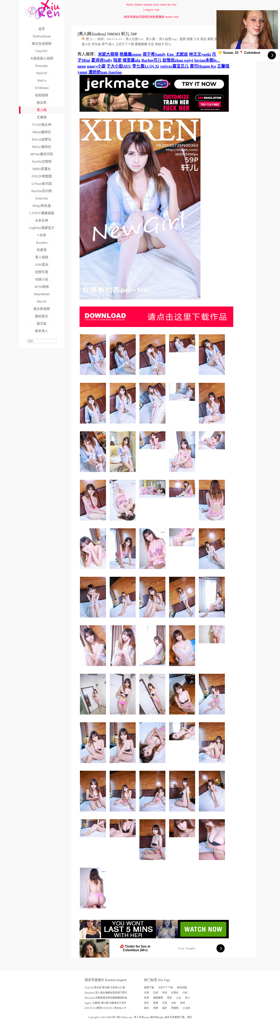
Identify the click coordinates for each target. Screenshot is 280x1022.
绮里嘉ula (131, 60)
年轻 (164, 992)
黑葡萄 (175, 1008)
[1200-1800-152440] (123, 376)
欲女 (146, 1008)
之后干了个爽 (125, 44)
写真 (164, 1003)
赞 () (89, 39)
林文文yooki (200, 54)
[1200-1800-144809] (93, 522)
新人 (112, 44)
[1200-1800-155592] (212, 764)
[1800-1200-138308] (212, 450)
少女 (196, 39)
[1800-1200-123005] (153, 499)
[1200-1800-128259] (153, 861)
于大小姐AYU (119, 66)
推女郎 (154, 1017)
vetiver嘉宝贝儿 (174, 66)
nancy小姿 (96, 66)
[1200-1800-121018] (153, 667)
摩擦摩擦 (141, 44)
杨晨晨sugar (131, 54)
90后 (173, 1003)
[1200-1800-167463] (212, 716)
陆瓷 (117, 60)
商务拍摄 (182, 987)
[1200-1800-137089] (182, 667)
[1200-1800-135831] (123, 425)
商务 (169, 997)
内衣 (185, 992)
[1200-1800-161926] (212, 570)
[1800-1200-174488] (182, 353)
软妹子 (159, 44)
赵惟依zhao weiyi (178, 60)
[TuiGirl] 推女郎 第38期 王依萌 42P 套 (105, 987)
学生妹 (96, 44)
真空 (146, 1003)
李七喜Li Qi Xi (145, 66)
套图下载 (149, 987)
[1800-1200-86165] (212, 644)
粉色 (203, 39)
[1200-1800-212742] (182, 619)
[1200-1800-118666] (153, 764)
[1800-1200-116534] (182, 741)
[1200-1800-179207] (212, 522)
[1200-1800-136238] (182, 813)
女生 (151, 44)
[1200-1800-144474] (93, 764)
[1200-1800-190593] (153, 376)
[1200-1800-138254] (153, 570)
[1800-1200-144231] (153, 450)
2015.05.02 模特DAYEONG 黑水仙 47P (105, 1008)
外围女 (175, 992)
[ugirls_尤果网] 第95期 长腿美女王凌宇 (105, 1003)
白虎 (155, 992)
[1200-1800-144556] (93, 619)
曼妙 (164, 1008)
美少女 (86, 44)
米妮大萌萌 (108, 54)
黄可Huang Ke (203, 66)
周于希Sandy (154, 54)
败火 (187, 997)
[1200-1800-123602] (182, 473)
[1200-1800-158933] (93, 425)
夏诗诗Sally (101, 60)
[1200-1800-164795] (153, 425)
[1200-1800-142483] (93, 667)
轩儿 (168, 44)
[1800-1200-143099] (182, 499)
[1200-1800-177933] (93, 376)
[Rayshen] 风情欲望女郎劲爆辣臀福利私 (106, 997)
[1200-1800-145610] (212, 619)
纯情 (190, 39)
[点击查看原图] (140, 301)
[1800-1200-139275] (182, 838)
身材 (182, 1003)
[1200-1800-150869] (153, 619)
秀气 (105, 44)
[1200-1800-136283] (123, 570)
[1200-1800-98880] (123, 716)
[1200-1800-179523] (123, 473)
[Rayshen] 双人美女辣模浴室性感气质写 (106, 992)
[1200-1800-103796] (123, 522)
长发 (146, 992)
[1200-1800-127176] (93, 716)
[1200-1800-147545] (93, 473)
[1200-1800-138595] (182, 716)
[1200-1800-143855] (93, 813)
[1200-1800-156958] (123, 667)
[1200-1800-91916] (93, 910)
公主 (178, 997)
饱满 (155, 1003)
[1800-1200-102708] (123, 838)
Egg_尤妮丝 (177, 54)
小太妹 (186, 1008)
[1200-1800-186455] (123, 619)
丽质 (183, 39)
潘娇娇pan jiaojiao (105, 72)
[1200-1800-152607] (123, 813)
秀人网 (150, 39)
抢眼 (155, 1008)
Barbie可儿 (151, 60)
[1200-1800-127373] (93, 570)
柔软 (210, 39)
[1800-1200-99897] (182, 547)
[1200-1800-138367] (123, 764)
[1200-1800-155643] (212, 425)
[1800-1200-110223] (93, 838)
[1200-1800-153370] (212, 813)
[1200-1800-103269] (153, 716)
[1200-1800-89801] (212, 861)
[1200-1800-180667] (153, 813)
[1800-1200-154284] (182, 402)
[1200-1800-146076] (212, 376)
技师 (146, 997)
